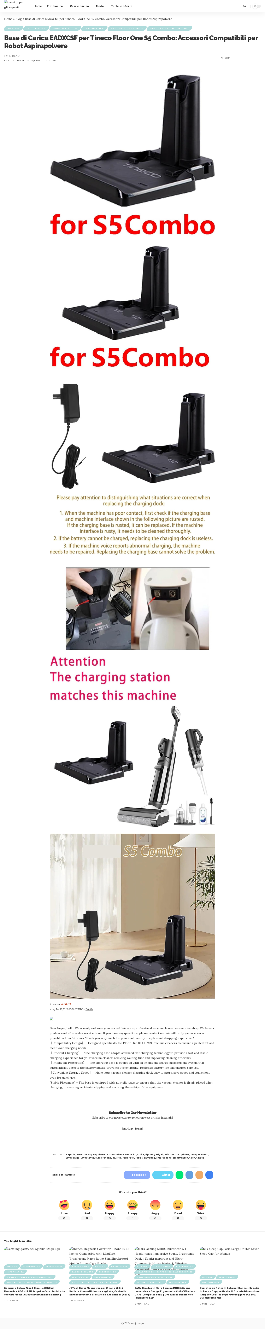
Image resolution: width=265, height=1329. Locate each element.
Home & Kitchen (65, 28)
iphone (185, 1154)
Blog (19, 19)
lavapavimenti (199, 1154)
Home (8, 19)
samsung (149, 1157)
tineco (200, 1157)
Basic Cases (119, 1267)
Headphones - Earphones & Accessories (165, 1272)
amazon (82, 1154)
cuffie (140, 1154)
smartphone (164, 1157)
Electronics (31, 1267)
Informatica (94, 28)
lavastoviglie (89, 1157)
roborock (128, 1157)
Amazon (13, 28)
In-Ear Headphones (150, 1282)
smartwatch (180, 1157)
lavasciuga (73, 1157)
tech (192, 1157)
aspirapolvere (97, 1154)
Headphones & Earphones (155, 1277)
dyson (149, 1154)
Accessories (80, 1267)
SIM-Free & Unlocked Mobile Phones (32, 1282)
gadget (158, 1154)
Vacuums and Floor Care (169, 28)
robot (139, 1157)
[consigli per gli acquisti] (15, 6)
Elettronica (36, 28)
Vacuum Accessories (127, 28)
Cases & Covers (82, 1272)
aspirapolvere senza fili (121, 1154)
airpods (70, 1154)
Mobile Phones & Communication (30, 1277)
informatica (172, 1154)
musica (116, 1157)
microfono (104, 1157)
